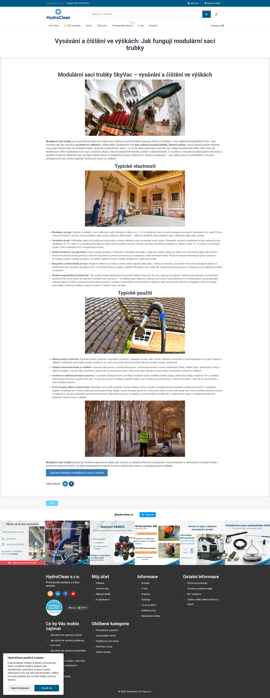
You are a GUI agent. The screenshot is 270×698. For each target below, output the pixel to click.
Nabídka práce (149, 610)
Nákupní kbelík (103, 594)
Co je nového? (149, 605)
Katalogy (146, 599)
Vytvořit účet (102, 588)
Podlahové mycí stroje (107, 641)
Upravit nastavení (20, 688)
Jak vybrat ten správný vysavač (66, 635)
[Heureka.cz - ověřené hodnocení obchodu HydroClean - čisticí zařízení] (54, 607)
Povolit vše (46, 688)
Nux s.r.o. (147, 691)
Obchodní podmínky (197, 583)
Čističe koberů (103, 652)
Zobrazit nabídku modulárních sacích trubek (77, 472)
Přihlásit (100, 583)
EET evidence (194, 594)
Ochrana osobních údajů (199, 588)
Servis (89, 25)
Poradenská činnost (122, 25)
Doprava (146, 594)
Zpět (52, 503)
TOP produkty (73, 25)
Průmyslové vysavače (107, 630)
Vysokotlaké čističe (106, 635)
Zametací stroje (104, 646)
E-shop (55, 25)
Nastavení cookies (151, 616)
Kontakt (153, 25)
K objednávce (103, 599)
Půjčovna (102, 25)
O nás (141, 25)
